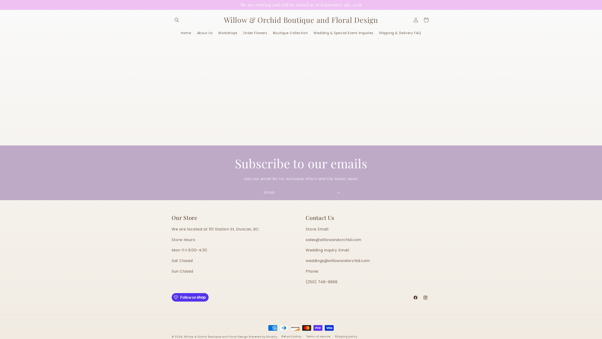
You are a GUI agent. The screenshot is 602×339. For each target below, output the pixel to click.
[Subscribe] (338, 192)
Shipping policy (346, 336)
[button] (177, 20)
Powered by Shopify (263, 337)
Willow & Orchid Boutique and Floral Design (216, 337)
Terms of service (318, 336)
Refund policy (291, 336)
